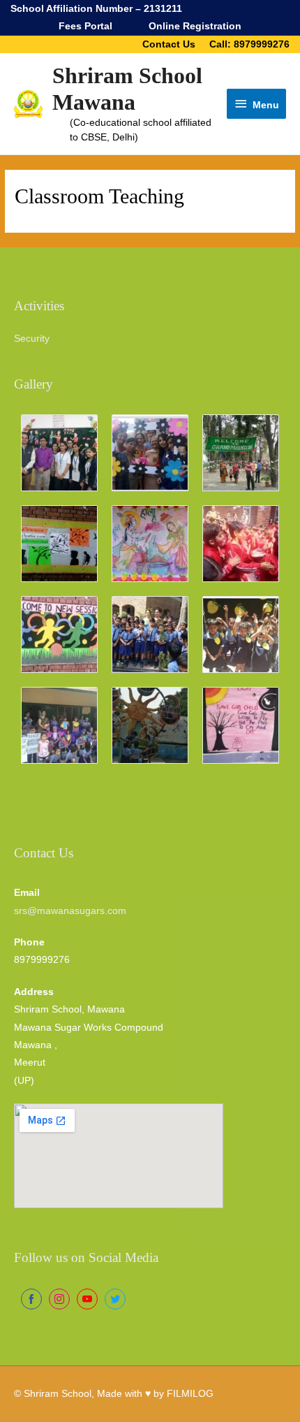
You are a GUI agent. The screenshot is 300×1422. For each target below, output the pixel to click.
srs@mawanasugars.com (70, 911)
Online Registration (195, 26)
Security (32, 338)
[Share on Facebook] (31, 1299)
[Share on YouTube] (87, 1299)
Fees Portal (85, 26)
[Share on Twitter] (115, 1299)
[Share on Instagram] (59, 1299)
